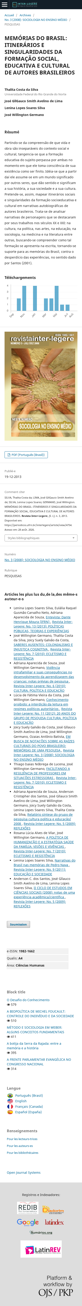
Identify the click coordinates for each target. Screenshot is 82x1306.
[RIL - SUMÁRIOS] (41, 1235)
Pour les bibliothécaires (22, 1153)
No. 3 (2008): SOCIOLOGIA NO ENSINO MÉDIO (36, 20)
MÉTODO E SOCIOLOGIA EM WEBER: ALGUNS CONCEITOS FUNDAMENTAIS (35, 1029)
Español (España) (28, 1112)
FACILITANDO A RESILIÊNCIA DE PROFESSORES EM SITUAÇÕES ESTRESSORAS (42, 773)
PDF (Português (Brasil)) (28, 455)
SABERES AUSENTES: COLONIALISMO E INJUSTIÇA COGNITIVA (43, 646)
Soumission (18, 924)
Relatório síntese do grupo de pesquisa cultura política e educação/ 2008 (43, 819)
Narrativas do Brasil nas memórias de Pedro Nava (44, 862)
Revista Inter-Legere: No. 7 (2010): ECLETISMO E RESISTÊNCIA (42, 654)
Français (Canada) (29, 1106)
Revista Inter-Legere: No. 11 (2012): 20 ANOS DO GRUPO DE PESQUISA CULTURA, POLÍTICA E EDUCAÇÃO (45, 716)
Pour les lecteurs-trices (22, 1139)
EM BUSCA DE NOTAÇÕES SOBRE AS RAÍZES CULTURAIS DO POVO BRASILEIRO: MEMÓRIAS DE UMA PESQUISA (44, 743)
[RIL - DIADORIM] (53, 1214)
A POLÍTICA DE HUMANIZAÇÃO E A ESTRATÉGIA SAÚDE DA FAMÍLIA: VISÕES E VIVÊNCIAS (44, 842)
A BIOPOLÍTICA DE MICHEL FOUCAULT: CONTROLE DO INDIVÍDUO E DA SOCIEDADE (40, 1013)
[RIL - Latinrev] (41, 1256)
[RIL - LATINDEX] (54, 1227)
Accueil (9, 15)
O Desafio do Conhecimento (28, 1000)
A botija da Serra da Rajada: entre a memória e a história (34, 1045)
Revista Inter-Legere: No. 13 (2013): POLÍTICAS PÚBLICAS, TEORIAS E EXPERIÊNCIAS (43, 626)
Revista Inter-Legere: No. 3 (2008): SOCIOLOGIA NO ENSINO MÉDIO (44, 755)
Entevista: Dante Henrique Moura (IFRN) (42, 619)
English (21, 1101)
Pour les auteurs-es (20, 1146)
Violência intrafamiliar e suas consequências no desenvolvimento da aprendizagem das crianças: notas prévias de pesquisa (44, 674)
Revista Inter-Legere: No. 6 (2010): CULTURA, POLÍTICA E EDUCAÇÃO (40, 688)
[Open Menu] (4, 4)
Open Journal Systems (24, 1172)
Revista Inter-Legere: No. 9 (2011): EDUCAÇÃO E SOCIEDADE (40, 871)
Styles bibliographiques (23, 538)
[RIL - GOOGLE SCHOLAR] (28, 1227)
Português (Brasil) (29, 1095)
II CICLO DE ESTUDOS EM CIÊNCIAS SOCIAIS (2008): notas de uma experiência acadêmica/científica (44, 892)
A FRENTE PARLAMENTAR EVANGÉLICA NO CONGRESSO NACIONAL (39, 1061)
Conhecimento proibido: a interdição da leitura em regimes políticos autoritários (41, 704)
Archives (25, 15)
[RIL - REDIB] (28, 1214)
